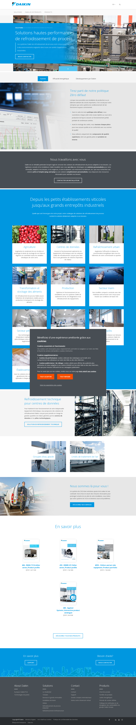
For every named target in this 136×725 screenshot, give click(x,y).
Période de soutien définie (107, 700)
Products (48, 12)
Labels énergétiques (105, 697)
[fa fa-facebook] (109, 719)
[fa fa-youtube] (119, 719)
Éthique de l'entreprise (19, 722)
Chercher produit (104, 692)
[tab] (43, 78)
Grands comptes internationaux (81, 697)
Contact (73, 692)
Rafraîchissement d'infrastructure (53, 711)
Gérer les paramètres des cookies (51, 385)
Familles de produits (33, 12)
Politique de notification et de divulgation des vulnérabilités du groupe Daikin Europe (109, 705)
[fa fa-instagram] (122, 719)
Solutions (18, 12)
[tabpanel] (68, 116)
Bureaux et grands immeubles (52, 697)
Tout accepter (46, 377)
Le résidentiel (47, 692)
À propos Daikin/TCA (21, 692)
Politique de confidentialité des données (65, 719)
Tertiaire (45, 695)
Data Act (30, 722)
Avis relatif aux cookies (44, 719)
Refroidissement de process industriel (52, 707)
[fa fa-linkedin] (115, 719)
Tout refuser (65, 377)
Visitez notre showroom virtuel (81, 700)
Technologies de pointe (21, 695)
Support (73, 695)
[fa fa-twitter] (112, 719)
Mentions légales (30, 719)
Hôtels (45, 703)
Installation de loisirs (49, 700)
